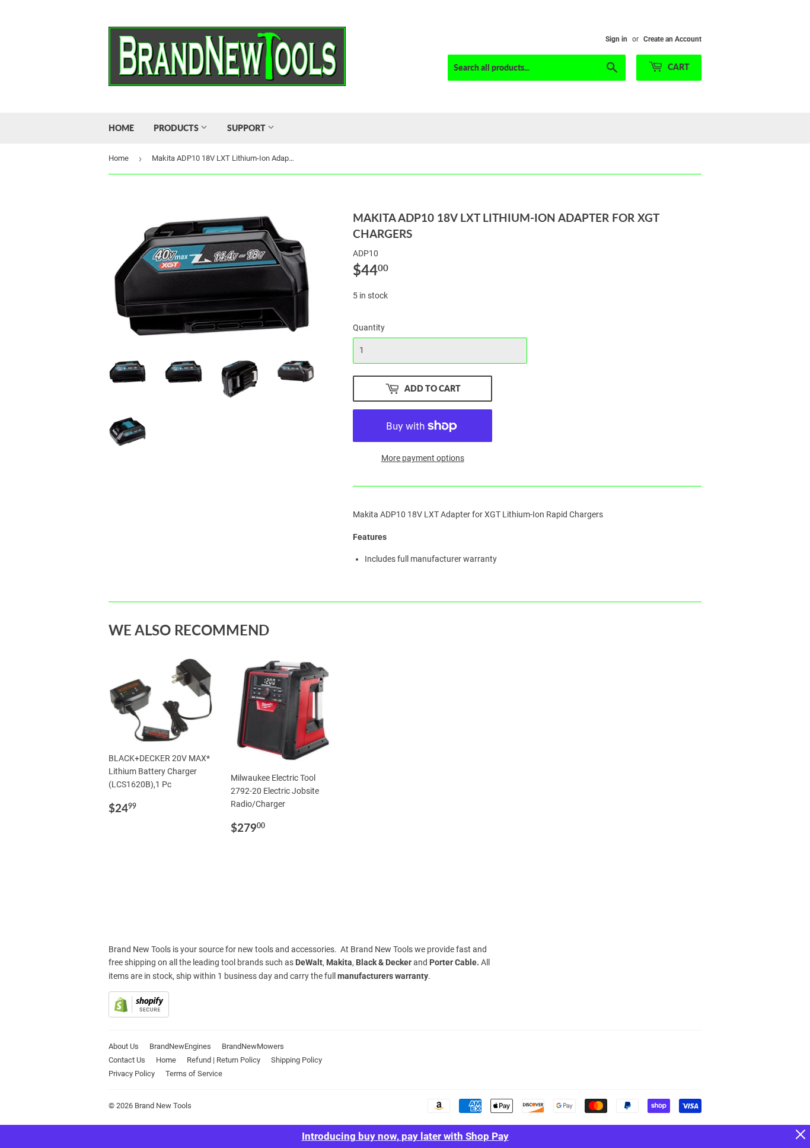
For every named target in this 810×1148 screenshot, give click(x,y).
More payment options (422, 458)
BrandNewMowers (253, 1046)
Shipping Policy (296, 1059)
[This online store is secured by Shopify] (139, 1014)
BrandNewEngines (180, 1046)
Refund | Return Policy (223, 1059)
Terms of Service (193, 1073)
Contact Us (127, 1059)
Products (177, 128)
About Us (124, 1046)
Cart (678, 67)
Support (247, 128)
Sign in (616, 39)
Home (121, 128)
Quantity (369, 327)
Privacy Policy (132, 1073)
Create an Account (672, 39)
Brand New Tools (163, 1105)
